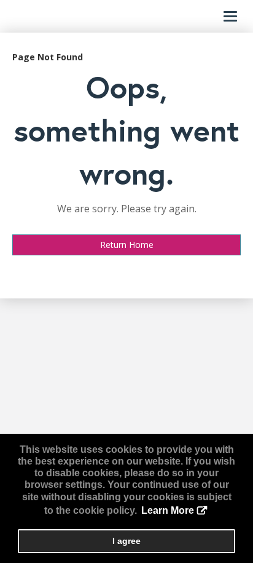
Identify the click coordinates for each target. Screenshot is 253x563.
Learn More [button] (167, 510)
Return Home (127, 244)
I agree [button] (126, 541)
